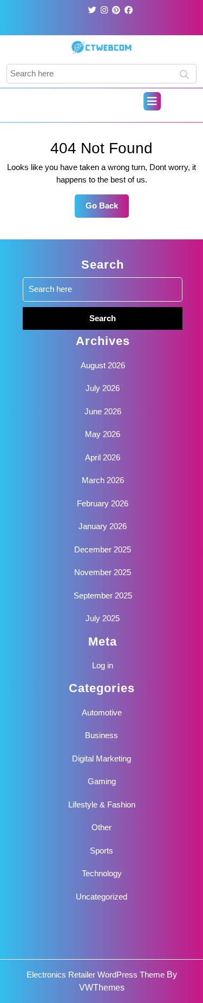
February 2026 (102, 503)
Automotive (102, 712)
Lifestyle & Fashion (101, 804)
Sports (101, 850)
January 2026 (102, 526)
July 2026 (103, 388)
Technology (102, 873)
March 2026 (103, 480)
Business (101, 735)
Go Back (107, 209)
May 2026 (102, 434)
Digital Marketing (101, 758)
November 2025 (102, 572)
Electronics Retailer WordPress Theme (96, 974)
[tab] (152, 101)
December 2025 (102, 549)
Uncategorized (101, 896)
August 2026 (103, 365)
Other (101, 827)
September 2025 (103, 595)
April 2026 (102, 457)
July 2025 (103, 618)
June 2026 (102, 411)
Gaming (102, 781)
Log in (102, 665)
